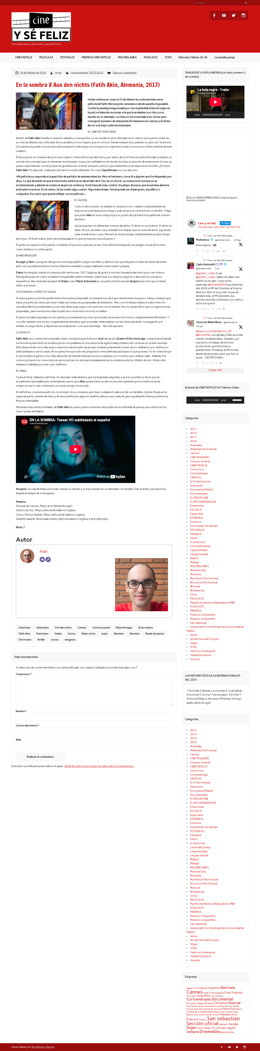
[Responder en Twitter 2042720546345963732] (198, 363)
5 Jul (217, 268)
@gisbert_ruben (205, 273)
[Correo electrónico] (42, 559)
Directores (196, 485)
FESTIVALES (67, 57)
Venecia (195, 659)
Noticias (195, 586)
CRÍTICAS (195, 477)
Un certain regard (223, 1028)
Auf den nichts (63, 627)
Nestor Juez (219, 1012)
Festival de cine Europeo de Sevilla (222, 1006)
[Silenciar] (234, 115)
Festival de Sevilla (194, 1009)
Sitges (194, 643)
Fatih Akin (24, 633)
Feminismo (42, 633)
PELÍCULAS (46, 57)
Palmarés (225, 1014)
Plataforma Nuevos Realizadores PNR (212, 602)
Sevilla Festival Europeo (204, 639)
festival (234, 1003)
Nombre (21, 711)
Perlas (234, 1015)
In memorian (197, 542)
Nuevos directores (195, 1014)
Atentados (42, 627)
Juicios (72, 633)
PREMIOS (195, 610)
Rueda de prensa (154, 633)
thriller (41, 639)
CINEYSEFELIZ (23, 57)
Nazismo (119, 633)
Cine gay (190, 996)
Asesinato (24, 627)
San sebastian (223, 1018)
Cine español (216, 992)
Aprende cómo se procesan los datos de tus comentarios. (99, 766)
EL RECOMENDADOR (203, 501)
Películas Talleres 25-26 (193, 57)
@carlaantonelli (203, 268)
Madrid (194, 558)
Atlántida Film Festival (203, 449)
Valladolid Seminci (201, 655)
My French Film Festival (204, 578)
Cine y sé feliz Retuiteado (220, 236)
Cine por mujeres (200, 461)
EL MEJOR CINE (199, 497)
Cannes (82, 627)
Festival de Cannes (195, 1006)
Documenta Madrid (201, 489)
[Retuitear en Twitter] (204, 235)
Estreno (209, 1003)
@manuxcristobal (206, 331)
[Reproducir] (191, 115)
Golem (58, 633)
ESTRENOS (196, 517)
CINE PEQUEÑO (199, 457)
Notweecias (197, 590)
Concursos (197, 469)
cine (206, 992)
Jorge (58, 72)
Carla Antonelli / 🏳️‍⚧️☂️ (209, 264)
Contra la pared (101, 627)
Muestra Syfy (198, 570)
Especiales (196, 513)
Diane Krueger (124, 627)
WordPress (37, 1047)
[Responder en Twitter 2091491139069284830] (198, 251)
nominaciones (232, 1012)
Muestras (195, 574)
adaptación (191, 988)
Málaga (194, 562)
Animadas (196, 445)
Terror (200, 1028)
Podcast (192, 1019)
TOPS (168, 57)
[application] (215, 102)
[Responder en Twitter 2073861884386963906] (198, 309)
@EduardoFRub (217, 284)
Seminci (223, 1024)
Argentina (214, 988)
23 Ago (237, 240)
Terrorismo (25, 639)
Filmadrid (195, 534)
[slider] (237, 400)
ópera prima (227, 1032)
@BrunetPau (203, 335)
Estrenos (195, 522)
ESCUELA (196, 509)
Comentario (23, 674)
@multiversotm (222, 240)
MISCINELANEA (127, 57)
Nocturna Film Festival (203, 582)
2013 (193, 429)
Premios (203, 1019)
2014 (193, 433)
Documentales (199, 493)
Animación (202, 988)
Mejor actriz (89, 633)
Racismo (134, 633)
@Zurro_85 (225, 331)
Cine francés (233, 993)
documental (222, 999)
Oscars (216, 1014)
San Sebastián (198, 623)
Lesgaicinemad (199, 554)
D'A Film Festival (200, 481)
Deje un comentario (125, 72)
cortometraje (217, 996)
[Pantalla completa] (239, 115)
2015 (193, 437)
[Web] (48, 559)
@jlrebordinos (230, 322)
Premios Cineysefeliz (202, 614)
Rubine (50, 1047)
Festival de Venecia (212, 1009)
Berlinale (228, 987)
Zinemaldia (210, 1031)
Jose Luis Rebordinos (209, 322)
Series (194, 635)
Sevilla (233, 1024)
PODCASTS (151, 57)
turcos (55, 639)
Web (18, 740)
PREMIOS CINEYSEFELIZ (96, 57)
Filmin (193, 538)
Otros (194, 594)
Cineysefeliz (202, 995)
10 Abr (199, 326)
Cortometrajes (199, 473)
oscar (208, 1014)
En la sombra (145, 627)
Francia (234, 1008)
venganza (70, 639)
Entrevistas (197, 505)
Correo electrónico (27, 725)
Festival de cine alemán (204, 525)
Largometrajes (79, 72)
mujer (104, 633)
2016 (193, 441)
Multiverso (202, 239)
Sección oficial (202, 1023)
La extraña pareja (225, 57)
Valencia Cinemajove (202, 651)
